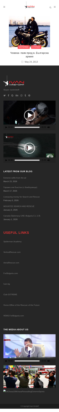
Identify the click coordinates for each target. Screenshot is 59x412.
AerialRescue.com (11, 263)
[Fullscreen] (53, 127)
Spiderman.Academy (12, 241)
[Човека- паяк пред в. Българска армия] (29, 31)
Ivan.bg (6, 284)
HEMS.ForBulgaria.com (13, 316)
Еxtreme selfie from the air (14, 178)
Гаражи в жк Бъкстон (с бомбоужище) (20, 187)
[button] (29, 115)
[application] (29, 115)
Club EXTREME (10, 294)
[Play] (6, 127)
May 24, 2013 (31, 62)
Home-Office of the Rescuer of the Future (21, 305)
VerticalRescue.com (12, 252)
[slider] (27, 127)
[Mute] (48, 127)
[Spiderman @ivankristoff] (23, 391)
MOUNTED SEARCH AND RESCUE (18, 206)
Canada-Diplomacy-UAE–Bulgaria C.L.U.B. (22, 216)
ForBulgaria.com (10, 273)
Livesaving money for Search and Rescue (21, 197)
